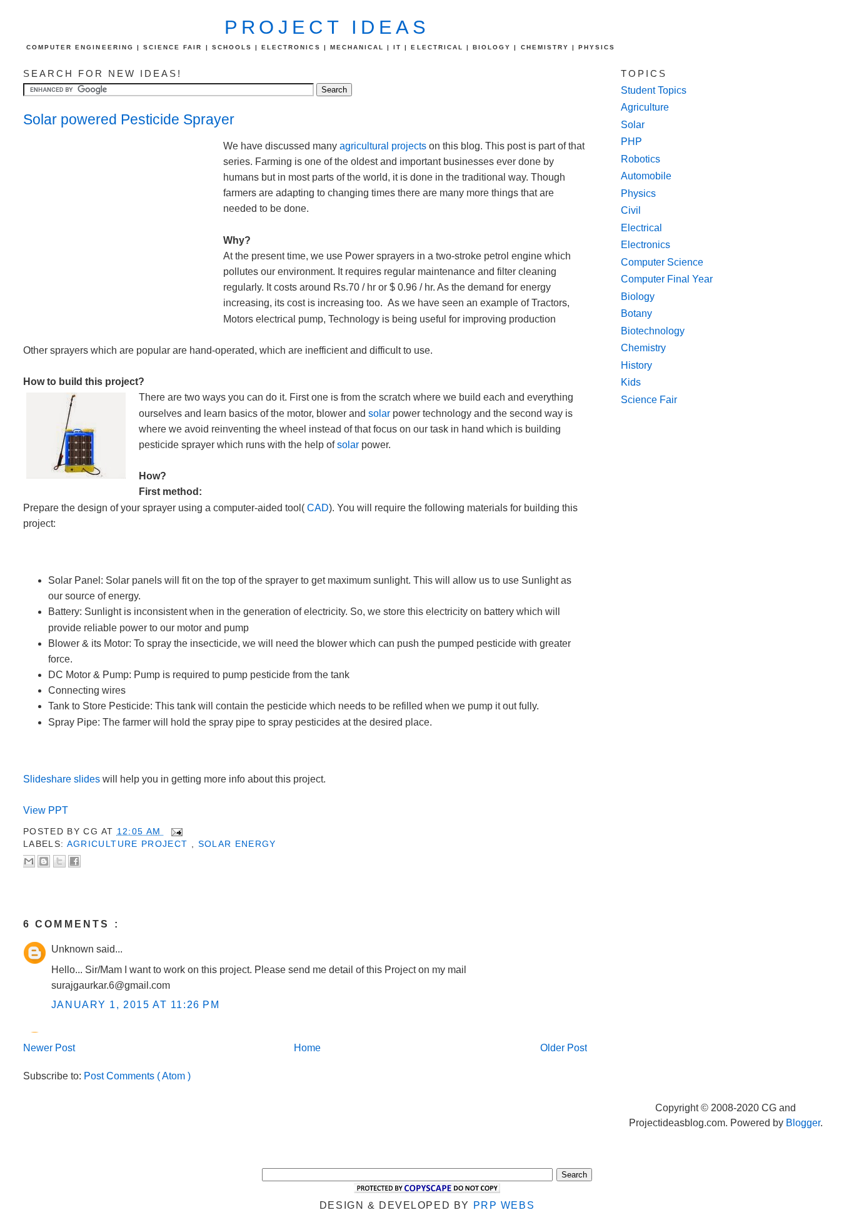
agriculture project (129, 844)
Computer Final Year (667, 279)
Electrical (641, 227)
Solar (633, 124)
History (636, 365)
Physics (638, 193)
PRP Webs (504, 1205)
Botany (636, 313)
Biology (638, 296)
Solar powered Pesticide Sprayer (128, 119)
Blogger (803, 1123)
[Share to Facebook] (74, 861)
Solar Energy (237, 844)
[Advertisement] (123, 222)
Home (307, 1047)
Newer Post (49, 1047)
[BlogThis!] (44, 861)
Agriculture (645, 107)
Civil (631, 210)
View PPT (47, 810)
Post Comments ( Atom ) (137, 1076)
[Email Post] (174, 831)
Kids (631, 382)
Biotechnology (653, 331)
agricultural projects (382, 146)
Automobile (646, 176)
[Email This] (29, 861)
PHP (631, 141)
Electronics (645, 244)
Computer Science (662, 262)
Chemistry (643, 347)
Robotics (640, 159)
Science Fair (649, 399)
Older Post (563, 1047)
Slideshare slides (61, 779)
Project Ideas (327, 27)
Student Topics (653, 90)
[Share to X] (59, 861)
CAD (318, 507)
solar (379, 413)
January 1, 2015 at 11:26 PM (135, 1004)
